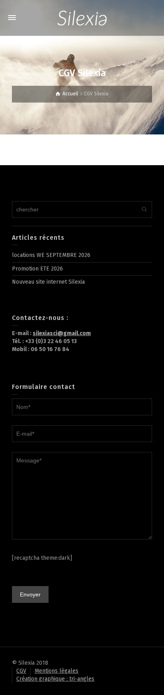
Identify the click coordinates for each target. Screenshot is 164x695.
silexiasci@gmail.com (62, 333)
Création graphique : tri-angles (55, 678)
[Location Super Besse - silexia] (82, 17)
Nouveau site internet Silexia (48, 281)
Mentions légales (56, 670)
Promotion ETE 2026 (37, 268)
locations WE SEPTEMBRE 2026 (51, 255)
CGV (21, 670)
